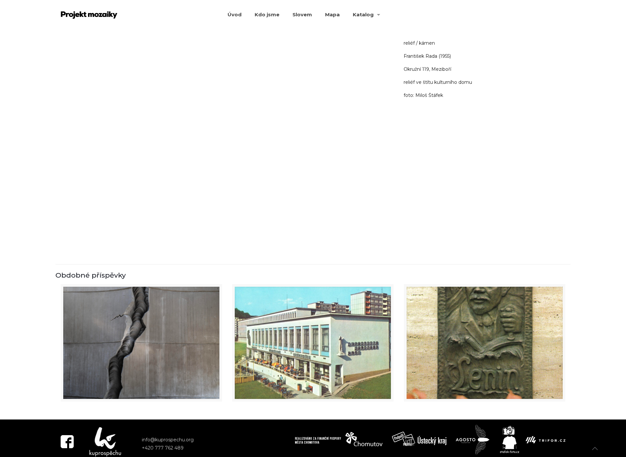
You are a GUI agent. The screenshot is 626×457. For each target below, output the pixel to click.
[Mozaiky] (89, 14)
